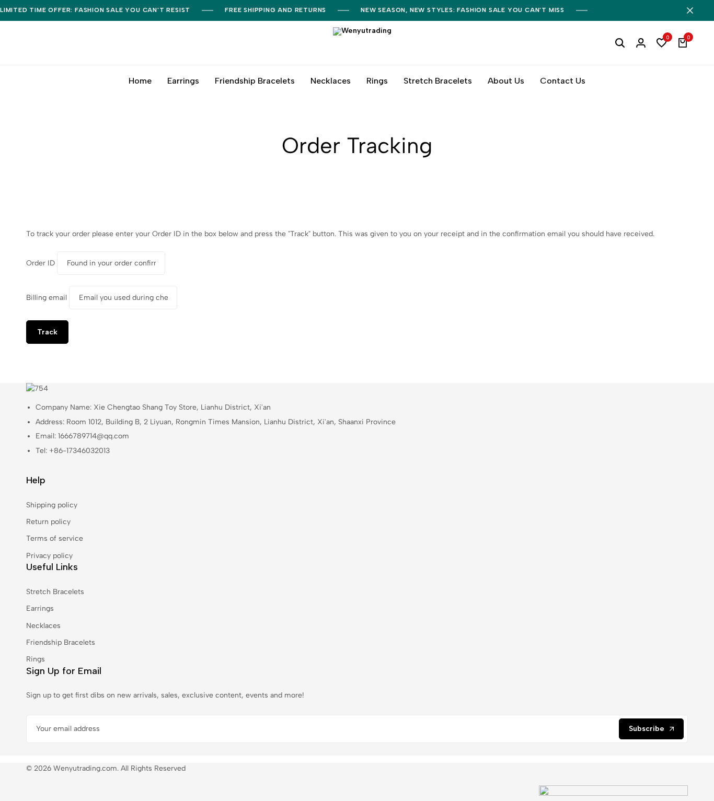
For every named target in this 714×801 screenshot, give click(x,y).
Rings (377, 81)
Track (47, 332)
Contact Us (562, 81)
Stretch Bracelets (438, 81)
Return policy (48, 521)
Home (140, 81)
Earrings (183, 81)
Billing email (46, 297)
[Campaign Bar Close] (695, 10)
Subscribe (646, 728)
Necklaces (330, 81)
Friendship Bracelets (255, 81)
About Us (506, 81)
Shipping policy (51, 505)
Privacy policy (49, 555)
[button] (661, 42)
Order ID (40, 263)
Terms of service (54, 538)
